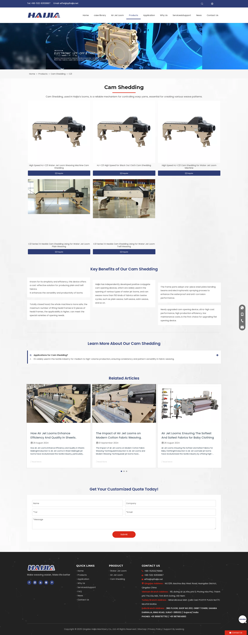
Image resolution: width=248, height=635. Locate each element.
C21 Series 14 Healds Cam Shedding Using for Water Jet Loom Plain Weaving (59, 245)
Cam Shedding (117, 579)
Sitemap (142, 629)
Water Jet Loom (118, 570)
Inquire (60, 173)
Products (82, 574)
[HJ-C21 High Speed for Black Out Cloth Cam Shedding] (124, 131)
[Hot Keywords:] (202, 4)
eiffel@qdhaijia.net (69, 3)
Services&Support (87, 587)
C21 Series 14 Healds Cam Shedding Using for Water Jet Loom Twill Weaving (124, 245)
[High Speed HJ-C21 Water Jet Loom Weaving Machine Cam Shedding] (59, 131)
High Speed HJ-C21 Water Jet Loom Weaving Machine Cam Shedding (59, 166)
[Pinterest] (52, 582)
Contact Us (83, 599)
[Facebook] (29, 582)
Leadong (179, 629)
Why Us (81, 583)
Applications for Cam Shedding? (49, 355)
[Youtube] (40, 582)
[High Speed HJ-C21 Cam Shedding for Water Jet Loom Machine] (189, 131)
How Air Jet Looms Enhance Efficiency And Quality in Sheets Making (52, 437)
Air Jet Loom (116, 574)
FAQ (80, 591)
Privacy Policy (155, 629)
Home (81, 570)
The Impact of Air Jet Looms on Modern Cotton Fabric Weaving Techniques (118, 437)
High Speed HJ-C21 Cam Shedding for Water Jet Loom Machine (189, 166)
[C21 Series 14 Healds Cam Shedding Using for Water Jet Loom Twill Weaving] (124, 198)
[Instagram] (46, 582)
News (80, 595)
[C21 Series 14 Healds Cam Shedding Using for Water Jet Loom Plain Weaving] (59, 196)
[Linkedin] (35, 582)
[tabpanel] (58, 426)
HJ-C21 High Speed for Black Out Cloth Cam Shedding (124, 165)
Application (83, 579)
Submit (124, 534)
